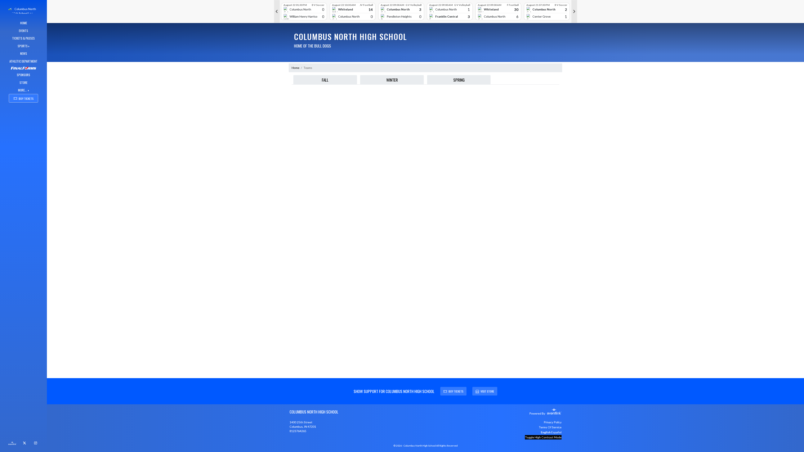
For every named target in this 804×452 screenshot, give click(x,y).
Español (556, 432)
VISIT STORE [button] (487, 391)
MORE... (22, 90)
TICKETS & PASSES (23, 38)
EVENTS (23, 30)
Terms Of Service (550, 427)
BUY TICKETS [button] (26, 98)
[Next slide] (574, 11)
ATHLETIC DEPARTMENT (23, 61)
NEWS (23, 53)
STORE (23, 82)
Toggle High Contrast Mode (543, 437)
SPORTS (23, 46)
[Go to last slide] (277, 11)
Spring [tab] (459, 80)
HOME (23, 23)
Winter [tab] (392, 80)
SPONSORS (23, 74)
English (546, 432)
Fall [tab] (325, 80)
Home (295, 67)
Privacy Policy (553, 422)
